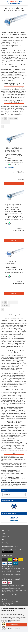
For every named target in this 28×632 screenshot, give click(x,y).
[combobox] (13, 118)
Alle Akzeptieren (14, 624)
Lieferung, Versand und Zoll (10, 595)
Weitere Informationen (14, 628)
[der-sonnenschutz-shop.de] (14, 2)
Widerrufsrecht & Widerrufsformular (12, 549)
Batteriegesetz (6, 543)
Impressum (6, 540)
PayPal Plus (6, 536)
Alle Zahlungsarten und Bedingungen (12, 574)
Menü (2, 2)
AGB (4, 533)
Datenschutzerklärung (6, 621)
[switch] (3, 628)
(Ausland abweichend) (9, 167)
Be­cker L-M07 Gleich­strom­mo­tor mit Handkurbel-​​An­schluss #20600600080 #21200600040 (14, 263)
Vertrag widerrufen (8, 551)
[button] (2, 118)
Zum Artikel (14, 183)
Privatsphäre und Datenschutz (10, 546)
